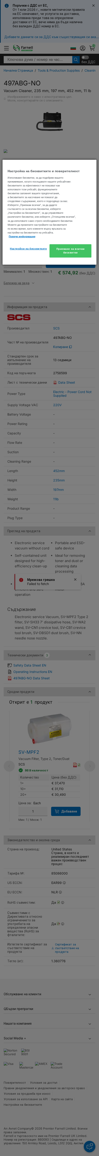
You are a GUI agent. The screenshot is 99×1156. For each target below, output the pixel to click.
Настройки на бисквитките (28, 248)
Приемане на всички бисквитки (70, 251)
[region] (50, 212)
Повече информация (22, 236)
